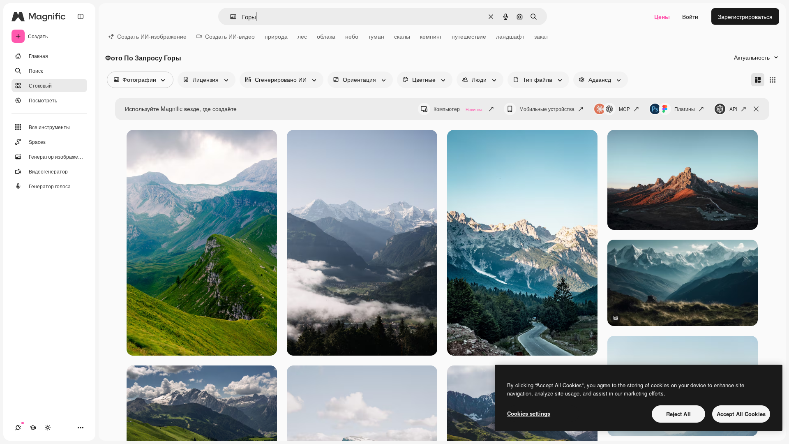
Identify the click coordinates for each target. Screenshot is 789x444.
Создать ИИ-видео (230, 36)
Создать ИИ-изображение (152, 36)
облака (326, 36)
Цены (662, 16)
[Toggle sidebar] (80, 16)
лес (302, 36)
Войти (690, 16)
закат (541, 36)
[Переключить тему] (47, 427)
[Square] (772, 79)
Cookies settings (528, 413)
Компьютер (458, 108)
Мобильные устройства (546, 108)
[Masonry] (757, 79)
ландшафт (510, 36)
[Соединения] (18, 427)
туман (376, 36)
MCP (624, 108)
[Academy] (32, 427)
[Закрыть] (756, 109)
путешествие (469, 36)
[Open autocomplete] (230, 17)
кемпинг (431, 36)
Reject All (678, 414)
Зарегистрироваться (745, 16)
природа (276, 36)
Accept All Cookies (741, 414)
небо (351, 36)
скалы (402, 36)
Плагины (684, 108)
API (733, 108)
